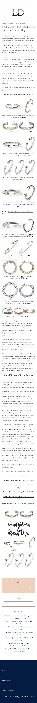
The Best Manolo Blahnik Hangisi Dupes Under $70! (18, 492)
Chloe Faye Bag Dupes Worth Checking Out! (18, 621)
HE (29, 304)
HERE (19, 115)
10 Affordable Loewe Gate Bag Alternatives (18, 627)
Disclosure (5, 671)
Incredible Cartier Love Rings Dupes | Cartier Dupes (18, 481)
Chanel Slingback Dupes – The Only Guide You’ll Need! (18, 503)
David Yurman (6, 23)
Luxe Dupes (18, 12)
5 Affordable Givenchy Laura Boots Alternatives (18, 632)
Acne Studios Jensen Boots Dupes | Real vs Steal (18, 638)
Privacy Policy (6, 681)
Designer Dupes (14, 23)
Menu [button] (19, 3)
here (32, 472)
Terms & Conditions (8, 691)
